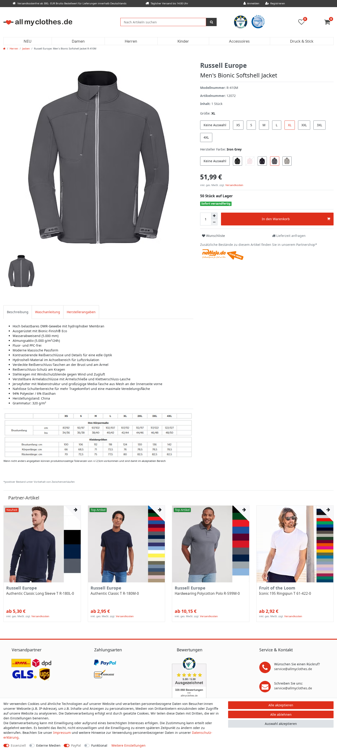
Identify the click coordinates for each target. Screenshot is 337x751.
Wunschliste (215, 235)
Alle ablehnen (281, 714)
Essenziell (18, 745)
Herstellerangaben (81, 312)
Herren (131, 41)
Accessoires (239, 41)
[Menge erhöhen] (214, 216)
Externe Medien (48, 745)
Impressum (62, 732)
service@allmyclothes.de (293, 669)
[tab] (17, 312)
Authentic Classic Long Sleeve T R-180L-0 (40, 593)
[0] (329, 23)
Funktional (99, 745)
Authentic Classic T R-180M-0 (115, 593)
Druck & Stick (301, 41)
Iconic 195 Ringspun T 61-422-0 (285, 593)
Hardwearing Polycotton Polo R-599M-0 (207, 593)
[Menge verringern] (214, 222)
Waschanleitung (47, 312)
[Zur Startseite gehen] (4, 48)
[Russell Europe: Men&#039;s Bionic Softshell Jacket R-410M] (98, 435)
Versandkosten (234, 185)
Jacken (26, 48)
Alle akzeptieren (280, 705)
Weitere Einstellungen (128, 745)
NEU (27, 41)
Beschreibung (17, 312)
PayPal (76, 745)
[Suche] (211, 22)
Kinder (183, 41)
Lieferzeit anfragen (290, 235)
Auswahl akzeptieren (281, 723)
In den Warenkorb (276, 219)
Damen (78, 41)
